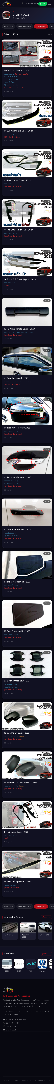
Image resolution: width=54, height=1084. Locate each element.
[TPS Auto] (7, 3)
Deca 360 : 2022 (24, 26)
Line (44, 3)
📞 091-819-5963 (30, 3)
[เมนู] (49, 3)
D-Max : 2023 (41, 26)
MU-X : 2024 (8, 26)
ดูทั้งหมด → (46, 917)
